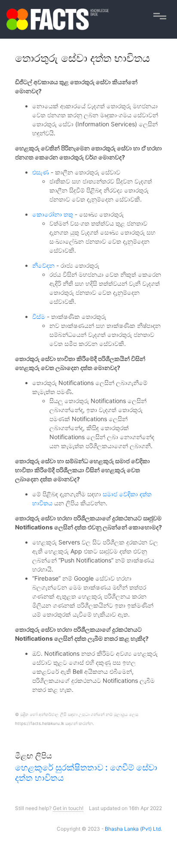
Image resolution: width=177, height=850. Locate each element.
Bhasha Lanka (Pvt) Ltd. (133, 829)
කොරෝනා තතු (52, 214)
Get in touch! (68, 808)
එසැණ (40, 172)
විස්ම (38, 316)
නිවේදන (43, 265)
